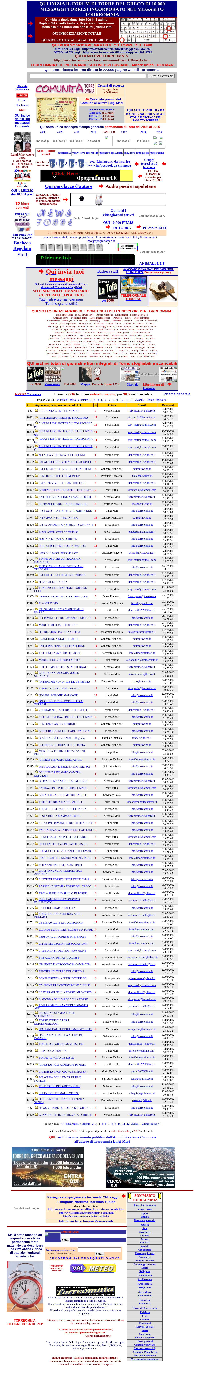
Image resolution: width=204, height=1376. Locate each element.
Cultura (144, 1235)
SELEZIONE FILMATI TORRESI (59, 1093)
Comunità (22, 126)
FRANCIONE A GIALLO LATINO (59, 639)
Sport (145, 1330)
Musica (145, 1224)
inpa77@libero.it (141, 737)
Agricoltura (145, 1291)
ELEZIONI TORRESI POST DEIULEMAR (64, 879)
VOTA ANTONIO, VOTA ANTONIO (60, 865)
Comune (87, 103)
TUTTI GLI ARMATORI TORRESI (59, 653)
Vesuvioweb (52, 384)
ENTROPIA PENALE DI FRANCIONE (62, 646)
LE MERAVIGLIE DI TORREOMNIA (61, 922)
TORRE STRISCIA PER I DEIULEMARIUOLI (51, 1022)
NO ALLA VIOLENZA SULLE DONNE (62, 455)
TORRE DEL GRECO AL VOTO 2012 (61, 1043)
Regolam (22, 248)
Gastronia (145, 1333)
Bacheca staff (107, 271)
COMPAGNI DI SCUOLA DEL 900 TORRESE (66, 490)
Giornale (132, 384)
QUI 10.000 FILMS (118, 223)
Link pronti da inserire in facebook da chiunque (113, 163)
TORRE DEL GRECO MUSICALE (59, 688)
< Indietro (82, 399)
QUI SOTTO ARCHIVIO (145, 110)
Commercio (145, 1295)
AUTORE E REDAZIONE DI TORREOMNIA (66, 717)
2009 (60, 132)
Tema (91, 161)
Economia (145, 1303)
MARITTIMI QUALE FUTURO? (58, 625)
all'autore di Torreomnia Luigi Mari (102, 1141)
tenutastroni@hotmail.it (141, 531)
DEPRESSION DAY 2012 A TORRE (60, 632)
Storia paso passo (145, 1337)
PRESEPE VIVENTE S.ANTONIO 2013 (62, 483)
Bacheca (22, 242)
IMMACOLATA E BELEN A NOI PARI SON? (65, 766)
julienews (104, 152)
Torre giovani (145, 1341)
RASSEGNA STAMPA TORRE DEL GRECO (65, 886)
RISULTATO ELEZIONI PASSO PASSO (62, 844)
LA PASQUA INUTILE (52, 1050)
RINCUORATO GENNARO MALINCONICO (65, 858)
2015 (159, 132)
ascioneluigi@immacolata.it (142, 659)
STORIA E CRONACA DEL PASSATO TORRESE (145, 119)
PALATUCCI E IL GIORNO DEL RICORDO (65, 462)
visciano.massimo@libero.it (142, 957)
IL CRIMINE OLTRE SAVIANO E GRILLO (64, 618)
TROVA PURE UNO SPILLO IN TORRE (63, 893)
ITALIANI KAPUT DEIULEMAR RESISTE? (65, 1029)
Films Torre (145, 1209)
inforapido (92, 152)
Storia (144, 1267)
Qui (93, 99)
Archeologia (145, 1283)
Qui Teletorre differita (101, 109)
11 (126, 399)
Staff (22, 254)
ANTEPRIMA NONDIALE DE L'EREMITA (64, 681)
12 (131, 399)
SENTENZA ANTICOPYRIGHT (58, 724)
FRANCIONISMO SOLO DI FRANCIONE (64, 596)
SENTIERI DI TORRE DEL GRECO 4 (61, 971)
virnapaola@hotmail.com (142, 417)
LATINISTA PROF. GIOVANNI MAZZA (62, 1071)
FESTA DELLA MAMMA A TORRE (60, 816)
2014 (143, 132)
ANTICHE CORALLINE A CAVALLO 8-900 (65, 497)
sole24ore (129, 152)
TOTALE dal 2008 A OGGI (145, 114)
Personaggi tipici (144, 1253)
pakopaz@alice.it (142, 475)
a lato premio (105, 99)
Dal (104, 300)
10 (121, 399)
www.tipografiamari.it (84, 237)
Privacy (22, 99)
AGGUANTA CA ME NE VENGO (58, 410)
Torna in (22, 86)
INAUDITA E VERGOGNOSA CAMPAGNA (65, 964)
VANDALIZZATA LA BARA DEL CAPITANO (66, 830)
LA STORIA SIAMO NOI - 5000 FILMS (62, 950)
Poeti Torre (150, 1351)
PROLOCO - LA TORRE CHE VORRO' (62, 575)
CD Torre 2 (95, 119)
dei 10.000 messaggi (22, 120)
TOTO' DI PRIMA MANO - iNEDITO (61, 802)
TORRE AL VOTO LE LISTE (56, 1057)
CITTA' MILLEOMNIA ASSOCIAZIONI (63, 943)
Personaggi (144, 1256)
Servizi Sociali (144, 1326)
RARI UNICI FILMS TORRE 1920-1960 (62, 545)
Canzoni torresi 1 (143, 1348)
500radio (93, 356)
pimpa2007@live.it (142, 1071)
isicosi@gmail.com (142, 603)
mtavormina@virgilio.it (141, 631)
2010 (76, 132)
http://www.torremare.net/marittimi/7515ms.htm (86, 1212)
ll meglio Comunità (145, 1204)
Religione (144, 1271)
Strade (145, 1239)
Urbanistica (144, 1249)
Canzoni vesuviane (144, 1344)
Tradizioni (145, 1323)
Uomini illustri (145, 1260)
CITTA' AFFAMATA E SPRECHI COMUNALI (66, 524)
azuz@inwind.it (142, 468)
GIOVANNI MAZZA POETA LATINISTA (63, 781)
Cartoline (82, 356)
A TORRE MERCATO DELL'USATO (60, 759)
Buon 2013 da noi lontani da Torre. (59, 552)
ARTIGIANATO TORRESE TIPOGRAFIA (63, 417)
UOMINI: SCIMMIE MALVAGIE (58, 695)
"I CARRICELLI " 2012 (53, 582)
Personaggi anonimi (144, 1264)
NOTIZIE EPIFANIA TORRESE (58, 538)
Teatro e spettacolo (144, 1220)
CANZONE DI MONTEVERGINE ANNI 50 (64, 985)
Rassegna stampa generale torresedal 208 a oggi (82, 1197)
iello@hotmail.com (142, 879)
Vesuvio (144, 1246)
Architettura (145, 1279)
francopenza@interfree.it (142, 596)
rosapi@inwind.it (142, 503)
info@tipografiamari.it (101, 241)
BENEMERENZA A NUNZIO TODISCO (62, 978)
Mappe (85, 384)
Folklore (145, 1312)
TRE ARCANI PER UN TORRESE (59, 957)
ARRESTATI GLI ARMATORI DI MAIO (62, 1064)
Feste (145, 1315)
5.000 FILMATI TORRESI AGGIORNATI (63, 667)
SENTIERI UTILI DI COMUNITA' (59, 476)
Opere (144, 1213)
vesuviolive (78, 152)
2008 (43, 132)
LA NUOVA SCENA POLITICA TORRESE (64, 837)
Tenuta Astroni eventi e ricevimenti (58, 531)
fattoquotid (142, 152)
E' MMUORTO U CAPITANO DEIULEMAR (65, 851)
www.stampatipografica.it (115, 237)
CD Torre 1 (95, 115)
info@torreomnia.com (141, 929)
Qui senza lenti (22, 235)
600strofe (145, 1355)
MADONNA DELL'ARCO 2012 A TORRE (63, 999)
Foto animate (144, 1274)
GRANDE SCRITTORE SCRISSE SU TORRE (66, 929)
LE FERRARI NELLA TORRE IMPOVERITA (66, 992)
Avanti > (140, 399)
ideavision (117, 152)
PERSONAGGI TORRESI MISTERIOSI (62, 936)
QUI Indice (22, 115)
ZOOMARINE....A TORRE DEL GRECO (63, 710)
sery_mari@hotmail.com (142, 424)
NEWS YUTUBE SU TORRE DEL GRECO (64, 1107)
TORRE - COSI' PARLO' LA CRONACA (62, 809)
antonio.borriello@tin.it (141, 900)
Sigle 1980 (95, 112)
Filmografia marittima (72, 1202)
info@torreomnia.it (145, 237)
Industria (145, 1299)
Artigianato (144, 1287)
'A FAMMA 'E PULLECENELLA (58, 517)
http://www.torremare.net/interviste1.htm (86, 1215)
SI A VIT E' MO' (48, 603)
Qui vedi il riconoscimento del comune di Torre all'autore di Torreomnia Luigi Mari (61, 286)
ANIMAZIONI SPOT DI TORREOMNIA (63, 788)
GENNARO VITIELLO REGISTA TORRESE (65, 1114)
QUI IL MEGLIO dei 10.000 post (22, 192)
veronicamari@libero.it (142, 410)
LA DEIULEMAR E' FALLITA (57, 908)
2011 (93, 132)
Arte (144, 1228)
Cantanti (138, 1351)
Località (145, 1242)
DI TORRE (122, 228)
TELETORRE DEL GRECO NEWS (59, 1086)
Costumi (145, 1319)
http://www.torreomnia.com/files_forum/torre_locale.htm (86, 1209)
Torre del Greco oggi (145, 1307)
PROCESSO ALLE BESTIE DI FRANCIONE (65, 469)
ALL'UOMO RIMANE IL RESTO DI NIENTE (66, 823)
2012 (124, 132)
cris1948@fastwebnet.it (142, 552)
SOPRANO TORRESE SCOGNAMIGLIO (63, 504)
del (118, 99)
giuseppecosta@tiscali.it (141, 978)
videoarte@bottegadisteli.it (142, 801)
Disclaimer (22, 105)
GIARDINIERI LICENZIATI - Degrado (62, 738)
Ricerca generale (176, 394)
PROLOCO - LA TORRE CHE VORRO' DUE (65, 510)
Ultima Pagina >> (157, 399)
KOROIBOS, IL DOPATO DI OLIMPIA (62, 745)
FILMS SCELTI (154, 227)
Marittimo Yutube (102, 1202)
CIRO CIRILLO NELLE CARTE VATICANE (65, 731)
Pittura (145, 1216)
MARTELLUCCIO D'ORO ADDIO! (59, 660)
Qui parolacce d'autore (68, 186)
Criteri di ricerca (110, 85)
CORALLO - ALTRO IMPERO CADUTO (63, 795)
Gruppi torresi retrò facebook (149, 163)
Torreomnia (22, 89)
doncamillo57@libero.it (141, 454)
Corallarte (145, 1231)
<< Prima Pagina (66, 399)
